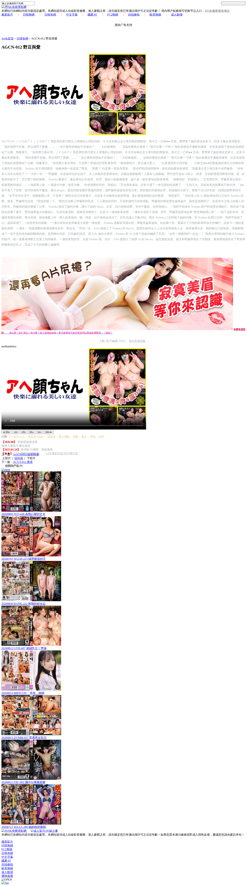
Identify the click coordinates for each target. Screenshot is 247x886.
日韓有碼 (50, 14)
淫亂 (75, 436)
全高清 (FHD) (36, 436)
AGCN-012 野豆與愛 (44, 38)
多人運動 (64, 436)
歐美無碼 (155, 14)
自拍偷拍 (134, 14)
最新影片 (7, 14)
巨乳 (101, 436)
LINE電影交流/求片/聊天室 (62, 453)
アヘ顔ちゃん (16, 436)
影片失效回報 (137, 341)
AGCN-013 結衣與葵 (26, 454)
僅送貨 (51, 436)
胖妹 (93, 436)
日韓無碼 (29, 14)
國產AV (92, 14)
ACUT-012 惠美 (23, 462)
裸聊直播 (7, 875)
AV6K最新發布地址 (217, 10)
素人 (84, 436)
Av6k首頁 (7, 38)
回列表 (18, 458)
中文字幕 (72, 14)
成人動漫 (177, 14)
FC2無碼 (112, 14)
